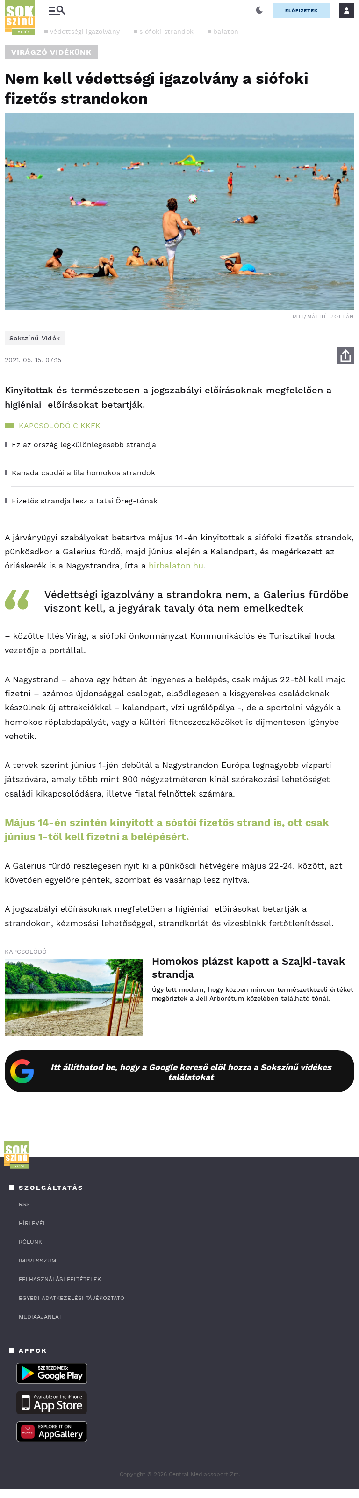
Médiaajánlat (40, 1317)
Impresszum (37, 1260)
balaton (225, 31)
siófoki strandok (166, 31)
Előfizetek (301, 10)
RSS (24, 1204)
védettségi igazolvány (85, 31)
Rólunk (30, 1242)
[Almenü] (57, 10)
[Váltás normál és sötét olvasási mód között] (259, 10)
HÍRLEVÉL (32, 1223)
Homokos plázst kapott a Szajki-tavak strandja (248, 967)
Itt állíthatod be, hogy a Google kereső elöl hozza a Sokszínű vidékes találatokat (190, 1072)
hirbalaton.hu (176, 565)
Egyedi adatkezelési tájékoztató (71, 1298)
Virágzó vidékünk (51, 52)
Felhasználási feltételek (60, 1279)
